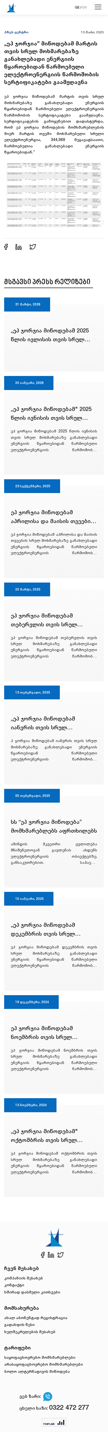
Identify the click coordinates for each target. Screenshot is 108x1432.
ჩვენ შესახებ (21, 1268)
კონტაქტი (14, 1284)
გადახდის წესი (19, 1324)
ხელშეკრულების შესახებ (29, 1331)
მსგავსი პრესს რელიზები (47, 282)
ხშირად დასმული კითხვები (32, 1292)
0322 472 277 (69, 1407)
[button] (54, 193)
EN (84, 7)
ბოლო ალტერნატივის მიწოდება (37, 1371)
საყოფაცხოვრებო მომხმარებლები (39, 1357)
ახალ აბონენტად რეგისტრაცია (35, 1317)
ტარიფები (17, 1347)
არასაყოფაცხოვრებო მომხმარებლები (43, 1364)
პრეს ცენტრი (16, 32)
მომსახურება (21, 1308)
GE (77, 7)
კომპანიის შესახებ (23, 1278)
